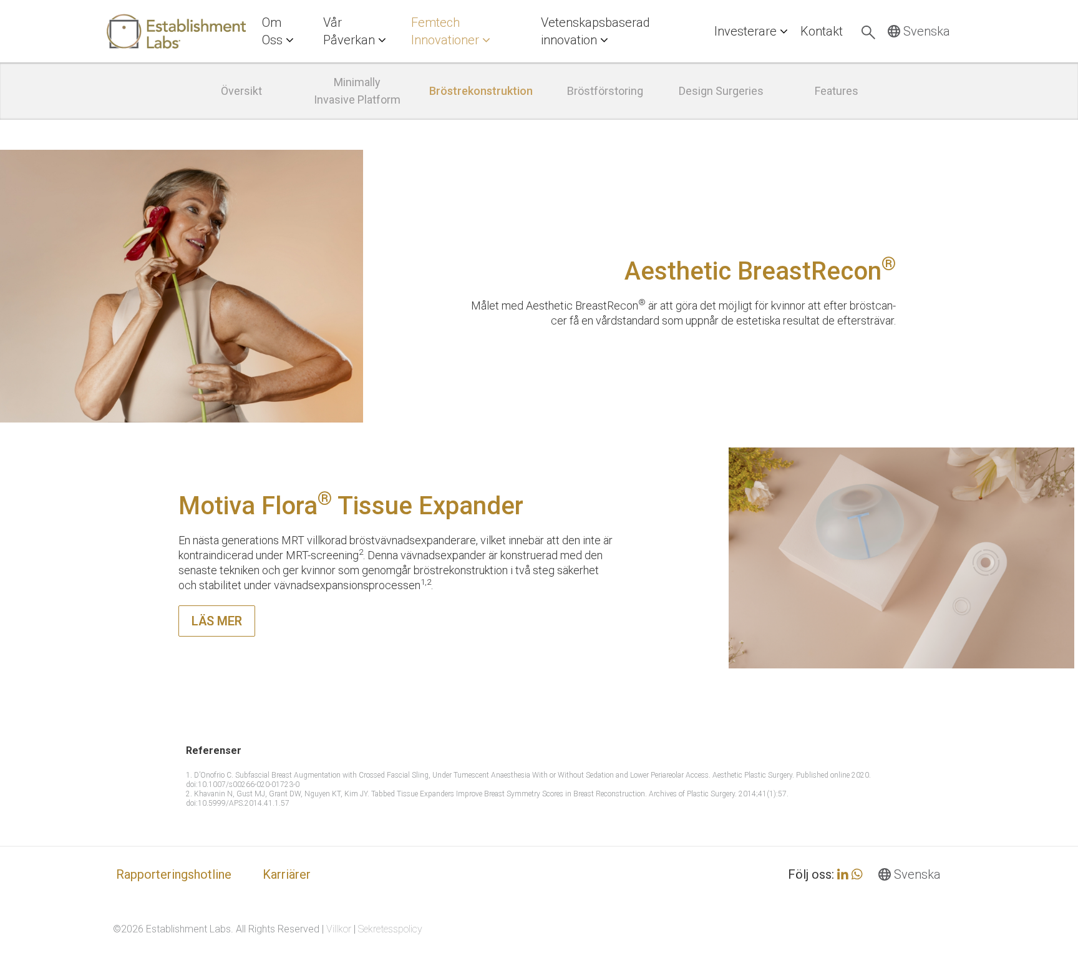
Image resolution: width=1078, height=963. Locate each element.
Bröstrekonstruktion (481, 90)
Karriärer (287, 874)
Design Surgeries (721, 90)
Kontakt (821, 31)
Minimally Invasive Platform (357, 91)
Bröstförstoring (605, 90)
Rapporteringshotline (173, 874)
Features (836, 90)
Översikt (241, 90)
